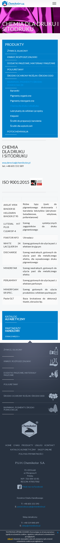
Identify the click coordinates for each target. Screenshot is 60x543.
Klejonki (14, 115)
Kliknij (10, 539)
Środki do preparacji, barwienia (25, 120)
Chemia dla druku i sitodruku (24, 105)
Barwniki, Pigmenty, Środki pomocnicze (24, 83)
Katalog (15, 318)
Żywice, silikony (17, 50)
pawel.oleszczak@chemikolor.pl (31, 506)
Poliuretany (15, 69)
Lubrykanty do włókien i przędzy (26, 110)
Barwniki (14, 90)
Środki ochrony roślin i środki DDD (30, 75)
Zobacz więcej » (12, 336)
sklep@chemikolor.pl (31, 525)
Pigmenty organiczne (20, 95)
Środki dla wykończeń (21, 125)
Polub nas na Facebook (32, 486)
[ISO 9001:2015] (36, 182)
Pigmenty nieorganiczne (22, 100)
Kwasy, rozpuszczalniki (22, 57)
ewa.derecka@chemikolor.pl (16, 162)
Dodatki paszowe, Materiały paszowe (31, 63)
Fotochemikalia (17, 131)
